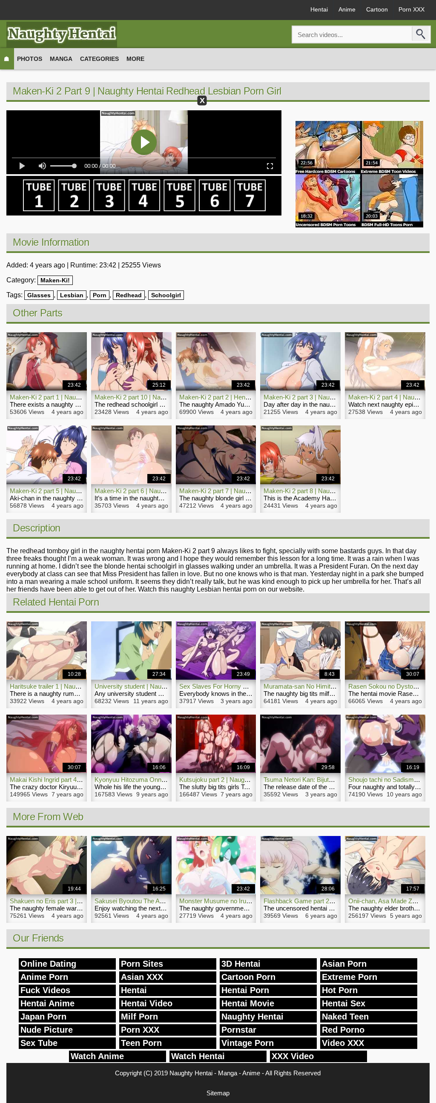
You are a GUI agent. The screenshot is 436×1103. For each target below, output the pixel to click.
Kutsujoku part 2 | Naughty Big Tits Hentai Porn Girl (250, 779)
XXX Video (293, 1056)
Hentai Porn (245, 990)
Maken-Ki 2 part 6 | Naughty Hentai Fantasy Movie (165, 490)
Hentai (319, 9)
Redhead (129, 295)
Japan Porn (43, 1016)
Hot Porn (340, 990)
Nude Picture (46, 1029)
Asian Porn (344, 963)
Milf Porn (139, 1016)
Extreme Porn (349, 977)
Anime (347, 9)
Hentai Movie (247, 1003)
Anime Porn (44, 977)
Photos (29, 58)
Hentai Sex (343, 1003)
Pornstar (238, 1029)
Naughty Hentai (252, 1016)
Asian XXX (142, 977)
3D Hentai (241, 963)
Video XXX (343, 1043)
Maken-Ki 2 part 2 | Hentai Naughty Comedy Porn (248, 397)
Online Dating (48, 963)
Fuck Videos (45, 990)
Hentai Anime (47, 1003)
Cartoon (377, 9)
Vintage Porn (247, 1043)
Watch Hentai (198, 1056)
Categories (99, 58)
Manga (61, 58)
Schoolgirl (166, 295)
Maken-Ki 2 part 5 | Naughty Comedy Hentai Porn (79, 490)
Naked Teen (345, 1016)
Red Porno (343, 1029)
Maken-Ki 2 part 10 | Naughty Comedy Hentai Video (166, 397)
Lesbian (71, 295)
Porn (99, 295)
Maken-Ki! (55, 280)
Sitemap (218, 1093)
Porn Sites (142, 963)
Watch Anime (97, 1056)
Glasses (39, 295)
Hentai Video (146, 1003)
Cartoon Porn (248, 977)
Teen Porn (141, 1043)
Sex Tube (38, 1043)
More (135, 58)
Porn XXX (412, 9)
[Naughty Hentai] (61, 35)
